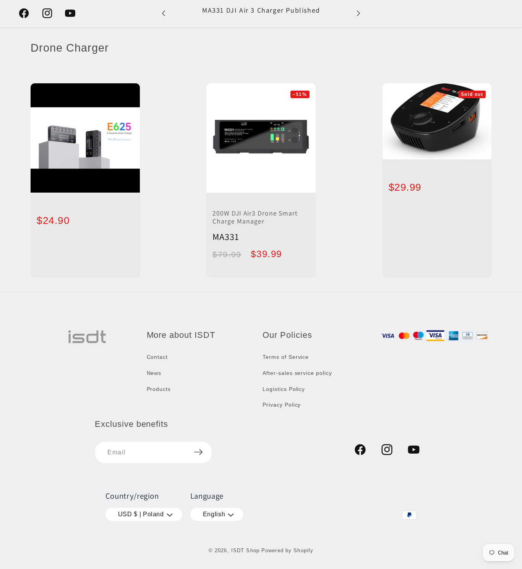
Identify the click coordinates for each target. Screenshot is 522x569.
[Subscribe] (198, 452)
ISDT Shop (245, 550)
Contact (157, 356)
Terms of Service (286, 356)
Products (159, 389)
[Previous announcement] (163, 13)
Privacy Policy (282, 405)
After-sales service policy (297, 373)
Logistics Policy (284, 389)
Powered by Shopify (287, 550)
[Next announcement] (358, 13)
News (154, 373)
